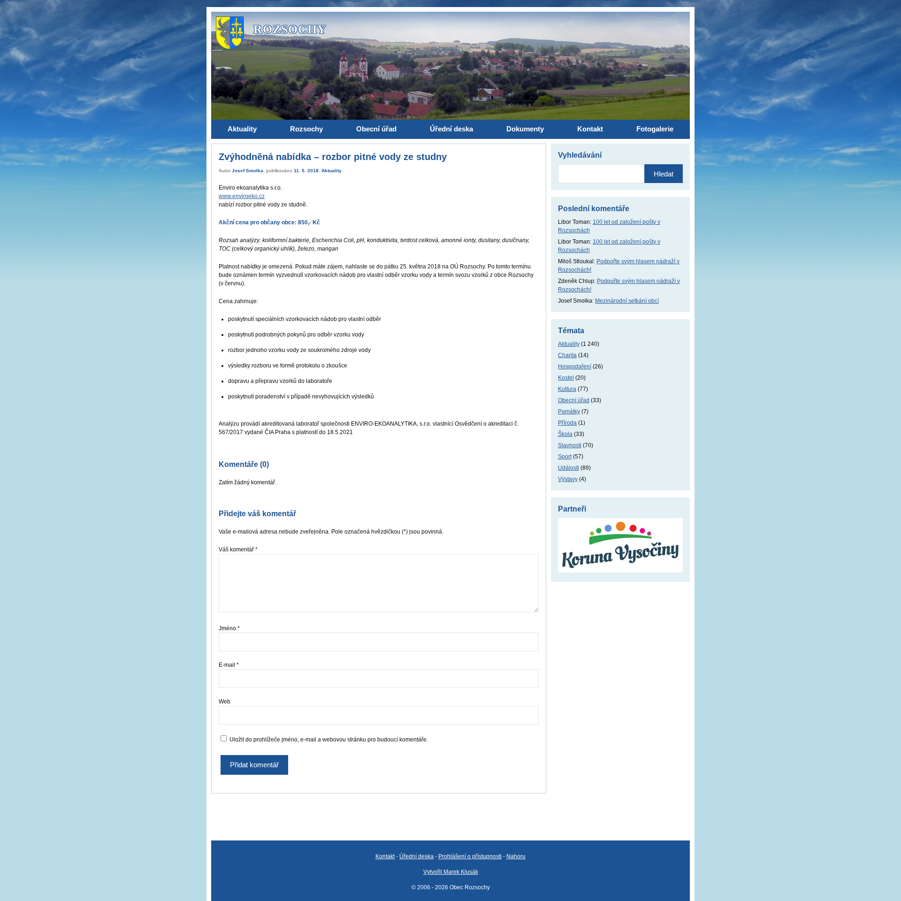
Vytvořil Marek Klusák (450, 872)
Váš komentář (238, 549)
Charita (567, 355)
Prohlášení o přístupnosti (470, 856)
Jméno (229, 628)
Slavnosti (569, 445)
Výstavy (568, 479)
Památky (569, 411)
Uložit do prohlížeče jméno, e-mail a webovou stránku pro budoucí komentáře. (328, 739)
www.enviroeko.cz (242, 196)
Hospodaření (574, 366)
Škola (565, 434)
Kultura (567, 389)
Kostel (566, 377)
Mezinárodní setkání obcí (627, 301)
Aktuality (331, 170)
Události (568, 468)
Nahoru (516, 856)
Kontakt (385, 856)
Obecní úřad (573, 400)
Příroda (567, 423)
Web (224, 701)
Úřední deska (416, 856)
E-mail (229, 665)
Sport (565, 456)
